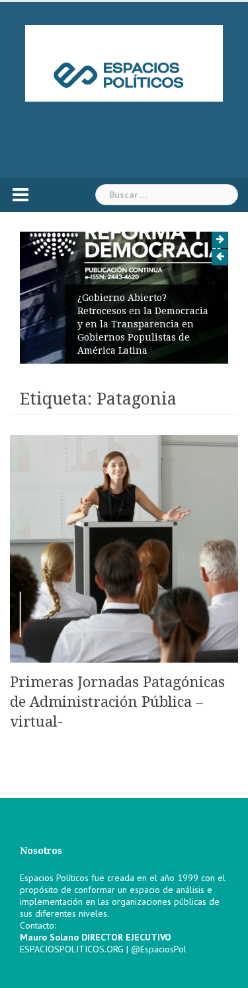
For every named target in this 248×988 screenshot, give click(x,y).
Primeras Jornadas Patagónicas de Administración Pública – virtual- (117, 702)
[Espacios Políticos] (124, 63)
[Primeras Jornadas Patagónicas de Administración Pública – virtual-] (124, 548)
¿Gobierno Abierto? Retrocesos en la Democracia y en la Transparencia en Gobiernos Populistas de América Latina (142, 324)
